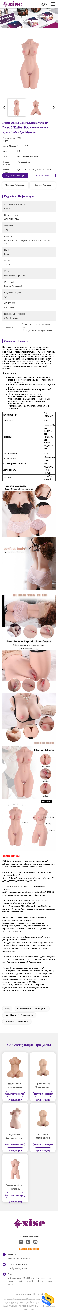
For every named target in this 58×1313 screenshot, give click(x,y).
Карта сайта (39, 1294)
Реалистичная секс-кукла (31, 1008)
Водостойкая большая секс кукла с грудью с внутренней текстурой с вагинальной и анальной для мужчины (15, 1136)
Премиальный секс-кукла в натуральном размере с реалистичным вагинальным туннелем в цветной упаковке (15, 1187)
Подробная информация (15, 185)
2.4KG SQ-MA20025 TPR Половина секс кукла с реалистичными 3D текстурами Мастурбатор (43, 1136)
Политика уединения (23, 1294)
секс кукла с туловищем (18, 1015)
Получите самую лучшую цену (19, 175)
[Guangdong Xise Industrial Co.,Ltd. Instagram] (28, 1242)
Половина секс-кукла (16, 1021)
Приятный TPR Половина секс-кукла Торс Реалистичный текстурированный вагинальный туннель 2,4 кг (43, 1085)
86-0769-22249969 (19, 1258)
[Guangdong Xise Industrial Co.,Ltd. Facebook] (21, 1242)
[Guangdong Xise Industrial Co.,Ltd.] (12, 4)
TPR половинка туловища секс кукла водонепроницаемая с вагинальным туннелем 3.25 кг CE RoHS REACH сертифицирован (15, 1085)
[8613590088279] (35, 1242)
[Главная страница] (29, 1227)
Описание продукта (43, 185)
